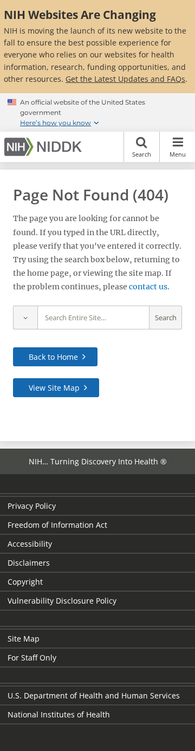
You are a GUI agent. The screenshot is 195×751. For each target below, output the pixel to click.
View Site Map (54, 388)
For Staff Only (32, 657)
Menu (178, 154)
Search (141, 154)
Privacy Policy (32, 506)
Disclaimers (29, 563)
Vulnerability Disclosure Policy (62, 600)
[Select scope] (25, 318)
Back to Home (53, 357)
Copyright (25, 582)
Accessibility (30, 544)
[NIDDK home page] (45, 147)
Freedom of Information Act (57, 525)
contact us (148, 287)
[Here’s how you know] (97, 112)
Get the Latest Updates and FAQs (125, 79)
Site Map (24, 638)
